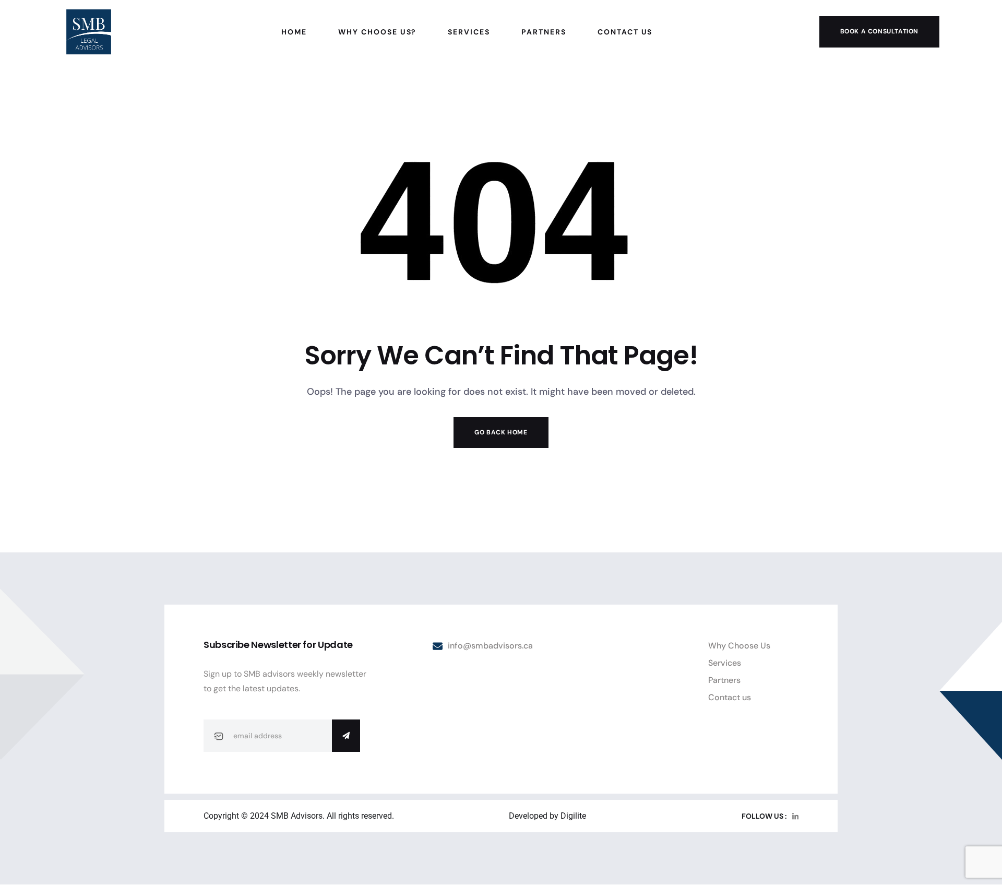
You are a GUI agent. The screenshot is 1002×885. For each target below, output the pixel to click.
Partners (724, 680)
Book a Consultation (879, 31)
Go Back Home (500, 432)
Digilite (573, 816)
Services (724, 662)
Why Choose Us (739, 645)
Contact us (729, 697)
